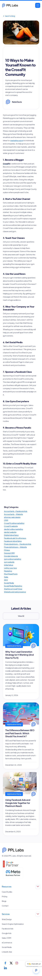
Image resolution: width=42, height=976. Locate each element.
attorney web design (12, 517)
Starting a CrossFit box (13, 589)
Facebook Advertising (13, 541)
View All (21, 616)
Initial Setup (8, 565)
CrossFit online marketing (14, 523)
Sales (6, 577)
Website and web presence (15, 592)
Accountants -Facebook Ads (15, 511)
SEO (6, 580)
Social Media (9, 583)
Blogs (4, 901)
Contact (5, 906)
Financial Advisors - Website (15, 547)
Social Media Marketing (13, 586)
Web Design (7, 919)
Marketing (8, 571)
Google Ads (6, 933)
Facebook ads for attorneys (15, 538)
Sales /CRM (6, 938)
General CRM (9, 553)
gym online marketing (12, 559)
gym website (9, 562)
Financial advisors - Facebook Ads (17, 544)
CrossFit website (11, 526)
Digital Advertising (11, 535)
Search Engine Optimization (13, 924)
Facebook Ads (7, 929)
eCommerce (7, 942)
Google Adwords (11, 556)
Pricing (4, 896)
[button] (37, 5)
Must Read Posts (10, 574)
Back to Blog (9, 16)
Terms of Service (32, 966)
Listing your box (10, 568)
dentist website (10, 532)
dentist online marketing (13, 529)
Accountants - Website (13, 514)
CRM (6, 520)
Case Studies (7, 892)
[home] (10, 5)
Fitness (7, 550)
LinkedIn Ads (7, 952)
